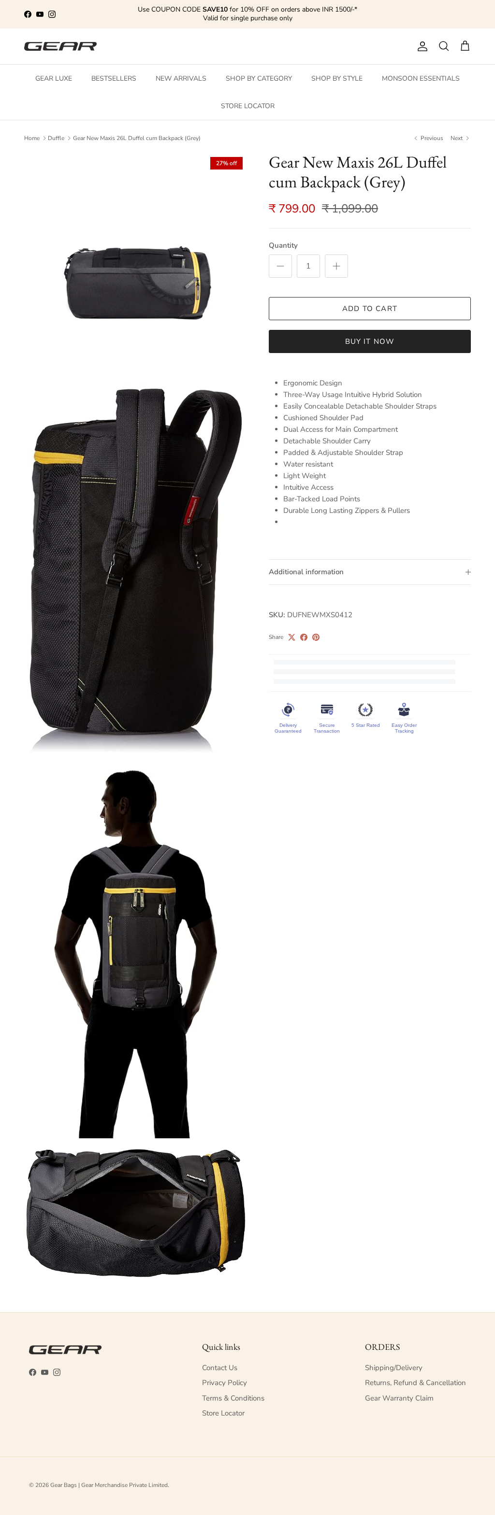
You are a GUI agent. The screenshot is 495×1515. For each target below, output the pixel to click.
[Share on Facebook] (303, 637)
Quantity (283, 245)
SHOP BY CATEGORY (259, 78)
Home (32, 138)
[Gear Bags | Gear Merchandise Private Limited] (60, 46)
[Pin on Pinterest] (316, 637)
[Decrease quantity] (280, 266)
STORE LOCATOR (248, 106)
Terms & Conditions (233, 1398)
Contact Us (219, 1368)
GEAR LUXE (53, 78)
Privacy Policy (224, 1383)
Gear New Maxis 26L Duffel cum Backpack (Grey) (137, 138)
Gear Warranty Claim (399, 1398)
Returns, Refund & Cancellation (415, 1383)
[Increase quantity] (336, 266)
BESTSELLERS (113, 78)
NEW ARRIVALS (181, 78)
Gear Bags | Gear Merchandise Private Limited (109, 1485)
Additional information (306, 572)
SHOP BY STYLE (337, 78)
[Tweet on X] (291, 637)
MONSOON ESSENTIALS (421, 78)
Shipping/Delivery (393, 1368)
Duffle (56, 138)
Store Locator (223, 1413)
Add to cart (369, 308)
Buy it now (370, 341)
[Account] (420, 46)
